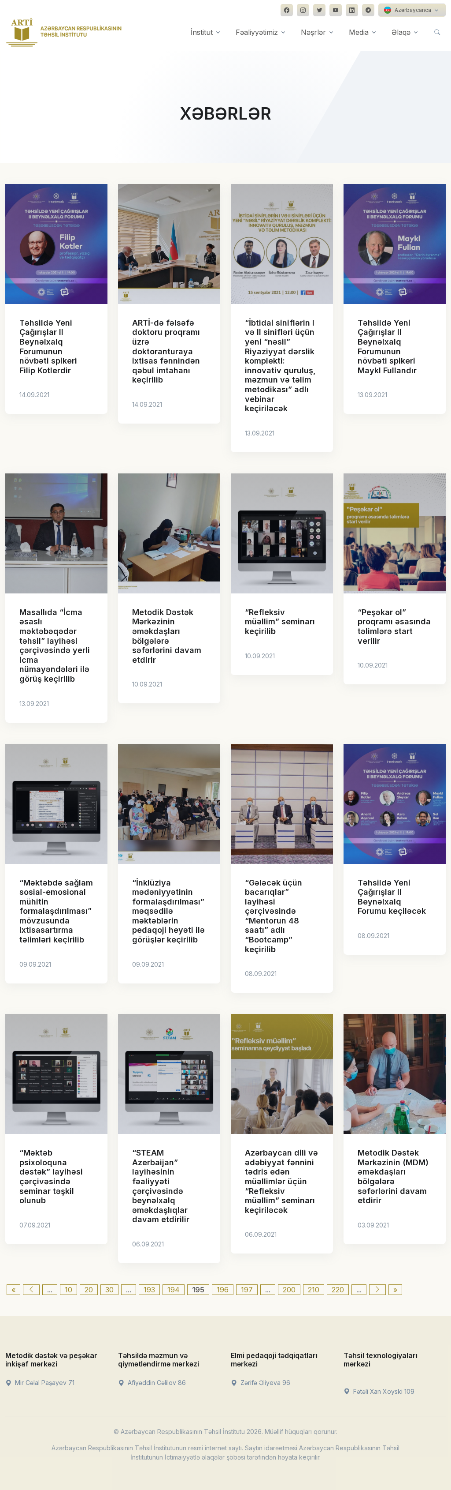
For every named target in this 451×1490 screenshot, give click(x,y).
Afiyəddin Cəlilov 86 (156, 1382)
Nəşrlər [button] (313, 32)
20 (89, 1289)
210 (313, 1289)
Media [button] (359, 32)
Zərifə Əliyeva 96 (264, 1382)
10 (68, 1289)
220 (338, 1289)
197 (247, 1289)
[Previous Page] (31, 1289)
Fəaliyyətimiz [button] (257, 32)
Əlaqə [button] (401, 32)
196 (223, 1289)
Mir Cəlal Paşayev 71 (43, 1382)
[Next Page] (377, 1289)
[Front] (63, 32)
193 (149, 1289)
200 (289, 1289)
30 (109, 1289)
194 (173, 1289)
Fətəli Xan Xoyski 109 (382, 1391)
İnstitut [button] (202, 32)
